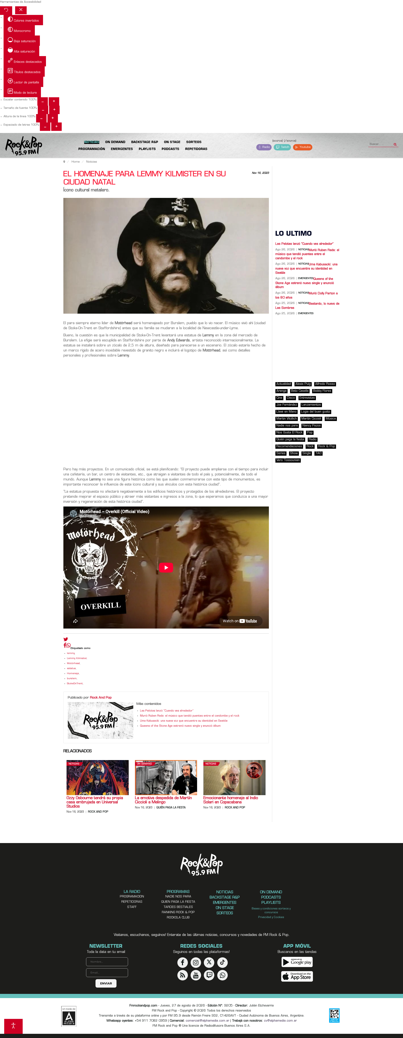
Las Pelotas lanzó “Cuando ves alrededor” (167, 711)
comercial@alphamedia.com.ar (207, 1020)
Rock (310, 446)
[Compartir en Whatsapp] (68, 646)
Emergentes (305, 314)
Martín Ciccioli (311, 418)
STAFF (132, 907)
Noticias (74, 764)
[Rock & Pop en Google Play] (297, 961)
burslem (72, 679)
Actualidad (283, 384)
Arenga (281, 391)
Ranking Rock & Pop (178, 912)
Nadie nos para (287, 425)
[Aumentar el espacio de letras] (56, 126)
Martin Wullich (286, 418)
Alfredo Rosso (325, 384)
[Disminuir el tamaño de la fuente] (43, 110)
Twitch (284, 147)
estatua (71, 668)
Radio (266, 147)
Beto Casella (300, 391)
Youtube (305, 147)
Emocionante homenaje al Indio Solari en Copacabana (230, 800)
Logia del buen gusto (315, 411)
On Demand (144, 764)
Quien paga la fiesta (178, 902)
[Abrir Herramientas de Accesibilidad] (13, 1026)
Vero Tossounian (288, 460)
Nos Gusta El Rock (289, 432)
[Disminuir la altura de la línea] (41, 118)
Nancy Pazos (311, 425)
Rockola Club (178, 917)
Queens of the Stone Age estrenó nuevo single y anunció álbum (180, 726)
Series (280, 453)
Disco (291, 398)
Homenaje (73, 673)
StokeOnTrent (75, 684)
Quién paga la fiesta (171, 807)
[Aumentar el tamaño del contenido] (54, 101)
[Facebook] (64, 646)
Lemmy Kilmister (76, 658)
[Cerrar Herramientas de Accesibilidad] (21, 10)
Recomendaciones (289, 446)
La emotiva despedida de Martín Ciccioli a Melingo (163, 800)
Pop (310, 432)
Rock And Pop (101, 697)
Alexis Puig (303, 384)
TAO (318, 453)
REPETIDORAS (131, 902)
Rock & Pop (326, 446)
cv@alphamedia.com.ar (280, 1020)
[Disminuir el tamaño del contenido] (42, 101)
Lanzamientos (311, 405)
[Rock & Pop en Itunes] (297, 976)
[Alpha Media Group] (68, 1016)
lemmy (71, 653)
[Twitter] (65, 640)
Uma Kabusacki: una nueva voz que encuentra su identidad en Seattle (184, 721)
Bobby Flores (322, 391)
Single (306, 453)
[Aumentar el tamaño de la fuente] (54, 110)
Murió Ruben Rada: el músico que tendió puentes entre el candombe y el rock (189, 716)
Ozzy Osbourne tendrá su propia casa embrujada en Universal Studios (95, 802)
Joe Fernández (286, 405)
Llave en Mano (286, 411)
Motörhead (73, 663)
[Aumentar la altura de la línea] (52, 118)
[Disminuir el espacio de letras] (45, 126)
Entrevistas (307, 398)
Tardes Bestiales (178, 907)
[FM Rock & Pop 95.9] (21, 146)
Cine (279, 398)
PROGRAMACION (132, 896)
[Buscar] (395, 143)
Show (294, 453)
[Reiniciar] (6, 10)
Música (331, 418)
